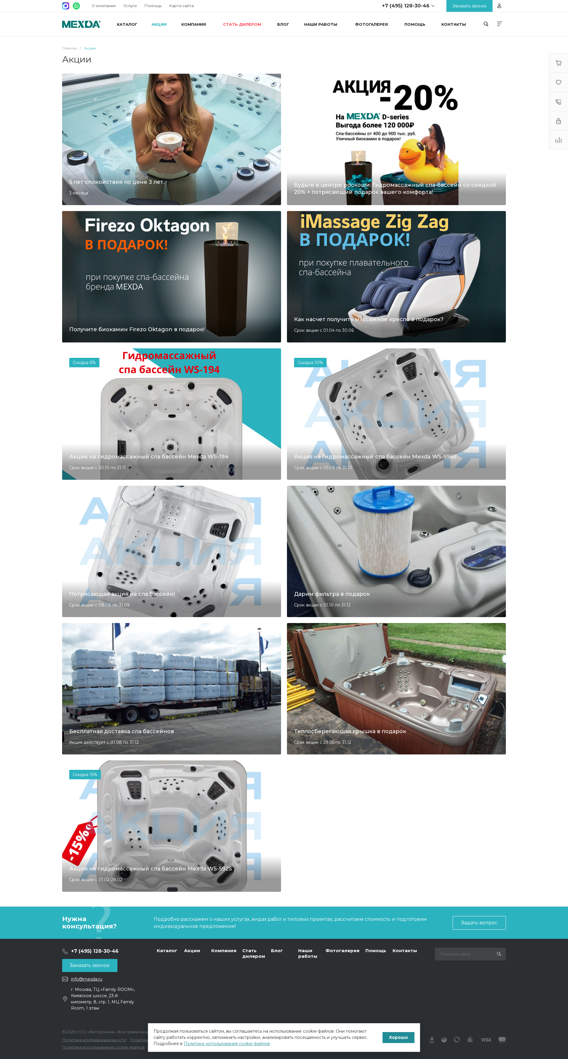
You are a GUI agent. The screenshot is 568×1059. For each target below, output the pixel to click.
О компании (104, 5)
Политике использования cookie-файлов (227, 1043)
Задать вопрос (479, 923)
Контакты (405, 950)
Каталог (167, 950)
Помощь (153, 5)
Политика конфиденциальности (94, 1039)
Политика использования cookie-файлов (103, 1047)
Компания (223, 950)
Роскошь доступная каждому (81, 24)
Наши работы (307, 953)
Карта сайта (181, 5)
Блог (277, 950)
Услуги (130, 5)
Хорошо (398, 1037)
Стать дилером (253, 953)
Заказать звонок (90, 965)
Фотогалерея (342, 950)
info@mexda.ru (86, 979)
